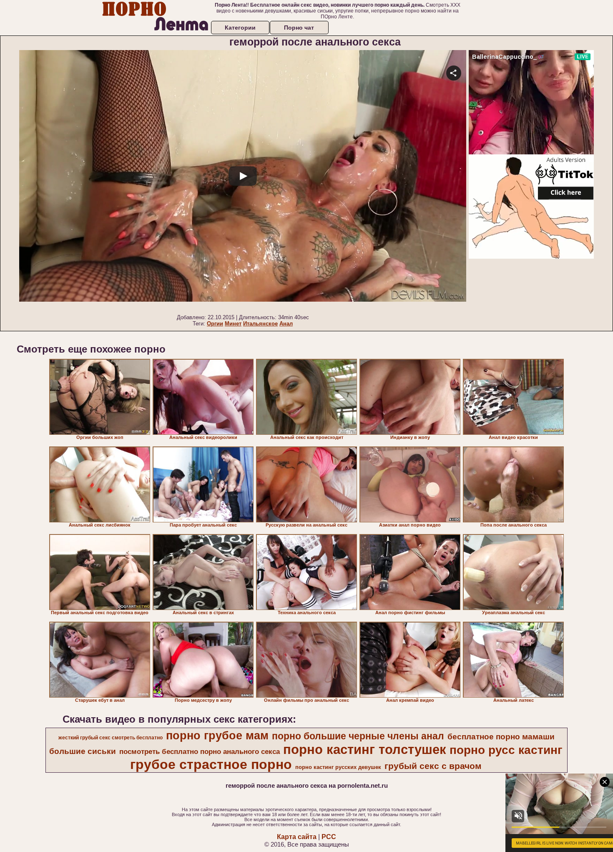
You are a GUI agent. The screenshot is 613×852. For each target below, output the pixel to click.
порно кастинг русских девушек (338, 767)
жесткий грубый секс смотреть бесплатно (110, 738)
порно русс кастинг (506, 750)
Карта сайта (297, 836)
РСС (329, 836)
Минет (233, 323)
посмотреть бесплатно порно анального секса (199, 751)
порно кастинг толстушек (364, 749)
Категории (240, 27)
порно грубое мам (217, 735)
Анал (286, 323)
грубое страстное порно (211, 764)
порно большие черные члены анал (358, 736)
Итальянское (260, 323)
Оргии (215, 323)
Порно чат (299, 27)
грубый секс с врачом (433, 766)
